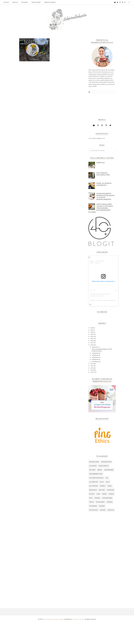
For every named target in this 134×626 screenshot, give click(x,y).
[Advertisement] (102, 543)
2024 (92, 332)
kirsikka (102, 486)
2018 (92, 345)
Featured (92, 470)
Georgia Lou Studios (78, 619)
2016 (92, 366)
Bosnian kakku (94, 462)
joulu (102, 482)
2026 (92, 328)
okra (98, 494)
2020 (92, 340)
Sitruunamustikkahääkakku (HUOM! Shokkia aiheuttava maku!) (34, 43)
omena (104, 494)
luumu (109, 486)
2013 (92, 372)
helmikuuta (95, 359)
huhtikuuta (95, 355)
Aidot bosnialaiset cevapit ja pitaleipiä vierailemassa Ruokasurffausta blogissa (100, 208)
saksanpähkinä (107, 498)
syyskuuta (95, 347)
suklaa (91, 502)
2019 (92, 343)
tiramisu (109, 502)
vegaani (102, 510)
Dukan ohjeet (36, 2)
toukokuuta (95, 353)
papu (91, 498)
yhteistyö (110, 510)
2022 (92, 336)
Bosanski (25, 2)
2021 (92, 338)
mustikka (102, 490)
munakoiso (93, 490)
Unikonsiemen (108, 470)
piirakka (97, 498)
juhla (108, 482)
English (15, 2)
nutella (92, 494)
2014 (92, 370)
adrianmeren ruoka (96, 474)
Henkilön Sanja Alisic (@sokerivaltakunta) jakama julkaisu (108, 300)
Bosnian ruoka (106, 462)
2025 (92, 330)
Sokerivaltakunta (48, 619)
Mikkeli (100, 470)
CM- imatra (93, 466)
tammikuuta (95, 361)
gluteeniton (93, 482)
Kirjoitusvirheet (50, 2)
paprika (111, 494)
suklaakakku (100, 502)
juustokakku (93, 486)
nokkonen (110, 490)
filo (107, 478)
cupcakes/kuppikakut (96, 478)
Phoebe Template (59, 619)
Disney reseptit (104, 466)
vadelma (102, 506)
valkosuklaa (93, 510)
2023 (92, 334)
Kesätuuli (100, 163)
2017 (92, 364)
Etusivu (6, 2)
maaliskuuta (95, 357)
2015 (92, 368)
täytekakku (93, 506)
